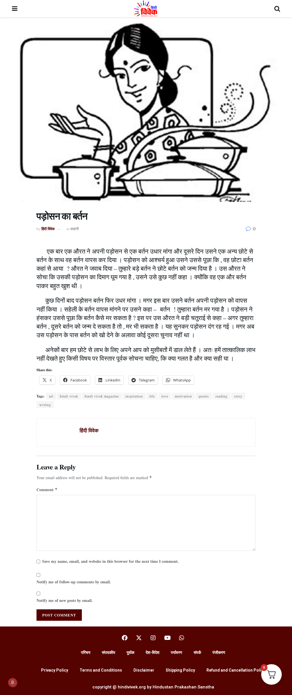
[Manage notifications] (12, 682)
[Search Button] (277, 8)
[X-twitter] (139, 638)
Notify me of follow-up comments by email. (73, 582)
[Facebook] (124, 638)
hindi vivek (69, 396)
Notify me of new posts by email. (64, 600)
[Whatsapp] (181, 638)
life (152, 396)
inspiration (134, 396)
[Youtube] (167, 638)
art (51, 396)
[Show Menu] (14, 8)
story (238, 396)
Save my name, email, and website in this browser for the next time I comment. (110, 561)
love (164, 396)
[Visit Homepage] (145, 8)
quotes (203, 396)
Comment (47, 490)
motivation (183, 396)
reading (222, 396)
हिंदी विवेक (48, 228)
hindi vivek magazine (102, 396)
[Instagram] (153, 638)
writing (45, 404)
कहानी (74, 228)
